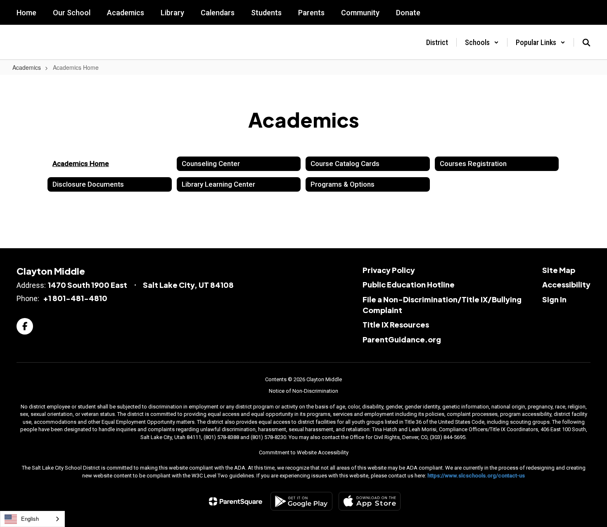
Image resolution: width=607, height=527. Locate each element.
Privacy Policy (389, 270)
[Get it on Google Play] (301, 501)
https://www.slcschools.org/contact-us (476, 475)
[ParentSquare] (235, 501)
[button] (482, 42)
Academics (26, 67)
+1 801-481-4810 (75, 298)
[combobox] (32, 519)
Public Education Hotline (409, 284)
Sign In (554, 299)
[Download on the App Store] (370, 501)
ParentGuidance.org (402, 339)
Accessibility (566, 284)
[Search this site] (586, 42)
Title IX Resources (396, 324)
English (30, 518)
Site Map (558, 270)
